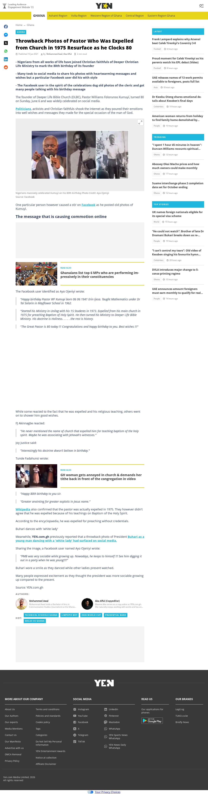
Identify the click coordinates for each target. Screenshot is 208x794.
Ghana (39, 15)
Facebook (88, 205)
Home (19, 25)
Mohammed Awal (54, 54)
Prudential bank (115, 615)
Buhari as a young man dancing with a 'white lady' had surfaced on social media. (80, 539)
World (156, 221)
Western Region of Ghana (106, 15)
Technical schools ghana (41, 615)
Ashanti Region (58, 15)
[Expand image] (140, 122)
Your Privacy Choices (107, 792)
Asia (156, 87)
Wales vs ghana (35, 621)
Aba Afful (67, 54)
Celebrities (158, 106)
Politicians (23, 109)
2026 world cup (91, 615)
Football (157, 49)
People (157, 125)
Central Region (135, 15)
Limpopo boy (69, 615)
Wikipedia (23, 509)
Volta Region (79, 15)
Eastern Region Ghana (161, 15)
